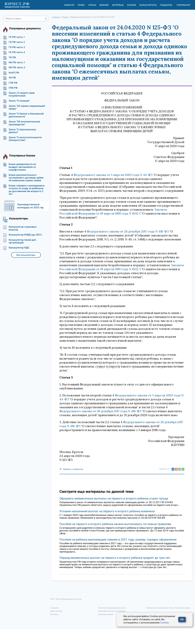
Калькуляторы (148, 5)
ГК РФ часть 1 (17, 37)
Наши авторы (56, 611)
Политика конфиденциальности (112, 608)
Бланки (131, 5)
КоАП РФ (14, 72)
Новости (69, 5)
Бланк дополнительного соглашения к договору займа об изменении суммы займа (26, 178)
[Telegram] (179, 469)
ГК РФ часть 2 (17, 42)
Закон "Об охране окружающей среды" (27, 107)
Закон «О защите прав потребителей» (22, 94)
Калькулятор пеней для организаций (22, 241)
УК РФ (12, 77)
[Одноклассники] (176, 469)
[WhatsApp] (183, 469)
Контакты (54, 614)
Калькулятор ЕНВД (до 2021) (25, 234)
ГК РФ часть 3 (17, 47)
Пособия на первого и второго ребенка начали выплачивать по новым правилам (115, 524)
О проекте (54, 608)
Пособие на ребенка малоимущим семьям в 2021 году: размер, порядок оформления (117, 539)
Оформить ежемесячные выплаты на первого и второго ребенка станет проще (113, 498)
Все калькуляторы (25, 255)
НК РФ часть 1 (17, 62)
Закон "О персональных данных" (22, 131)
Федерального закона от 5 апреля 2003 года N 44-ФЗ (113, 175)
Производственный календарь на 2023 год (30, 206)
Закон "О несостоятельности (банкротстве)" (25, 139)
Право (81, 5)
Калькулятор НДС (19, 247)
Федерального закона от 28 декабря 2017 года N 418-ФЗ (128, 231)
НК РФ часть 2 (17, 67)
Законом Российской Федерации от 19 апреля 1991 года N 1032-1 (113, 211)
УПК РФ (13, 88)
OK (182, 619)
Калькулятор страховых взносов (23, 228)
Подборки (166, 5)
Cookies (164, 622)
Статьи (92, 5)
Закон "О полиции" (19, 100)
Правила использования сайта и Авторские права (168, 608)
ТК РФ (12, 57)
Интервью (118, 5)
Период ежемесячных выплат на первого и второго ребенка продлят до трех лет (114, 558)
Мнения (103, 5)
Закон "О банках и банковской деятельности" (26, 115)
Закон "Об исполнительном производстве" (24, 123)
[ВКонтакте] (173, 469)
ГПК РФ (13, 82)
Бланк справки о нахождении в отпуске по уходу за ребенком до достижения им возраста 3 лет (27, 189)
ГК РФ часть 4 (17, 52)
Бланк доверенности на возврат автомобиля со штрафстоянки (22, 167)
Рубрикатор (183, 5)
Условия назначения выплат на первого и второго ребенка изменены (107, 511)
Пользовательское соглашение (111, 611)
